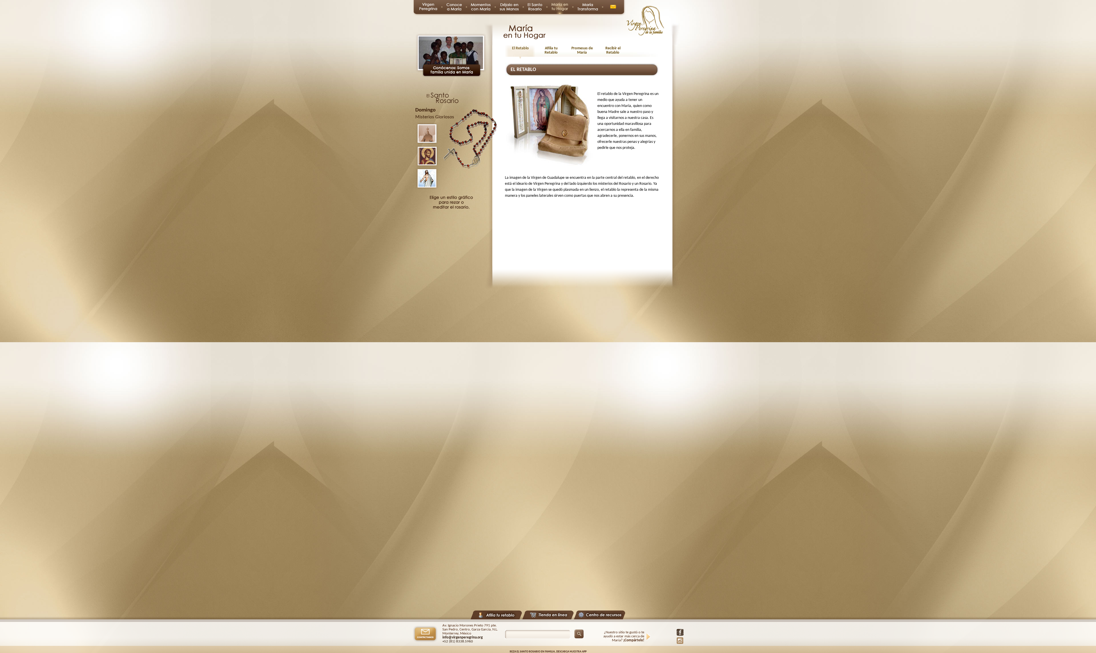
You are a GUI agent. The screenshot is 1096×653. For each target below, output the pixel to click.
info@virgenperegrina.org (462, 637)
